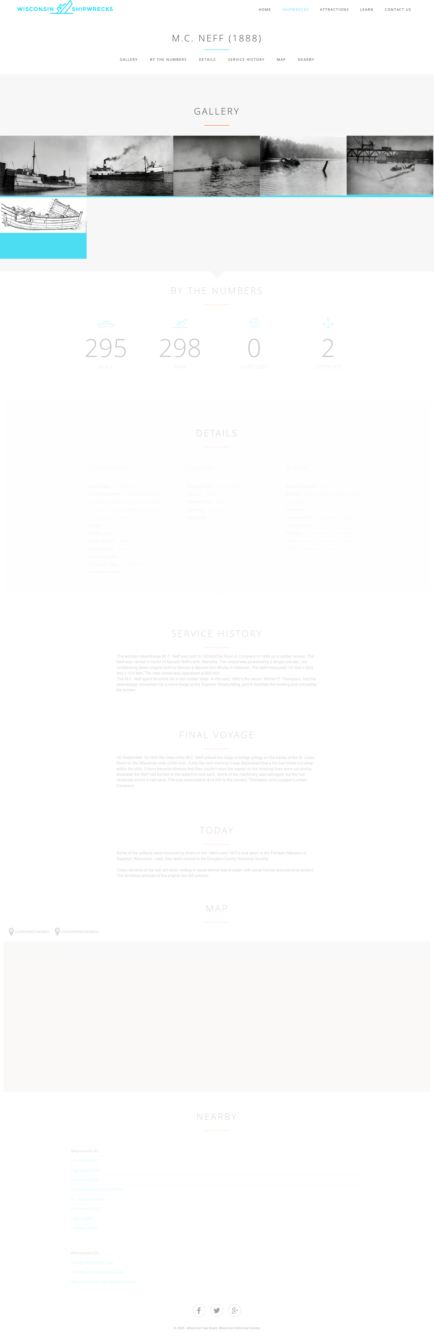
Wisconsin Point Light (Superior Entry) (103, 1281)
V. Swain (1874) (84, 1227)
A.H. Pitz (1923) (84, 1160)
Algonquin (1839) (86, 1170)
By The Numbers (168, 59)
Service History (246, 59)
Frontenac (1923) (85, 1208)
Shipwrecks (295, 9)
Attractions (334, 9)
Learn (367, 9)
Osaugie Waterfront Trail (92, 1262)
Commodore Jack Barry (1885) (97, 1189)
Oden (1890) (81, 1218)
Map (281, 59)
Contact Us (398, 9)
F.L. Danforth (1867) (88, 1199)
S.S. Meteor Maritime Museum (97, 1271)
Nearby (306, 59)
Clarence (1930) (84, 1179)
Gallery (129, 59)
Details (207, 59)
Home (265, 9)
